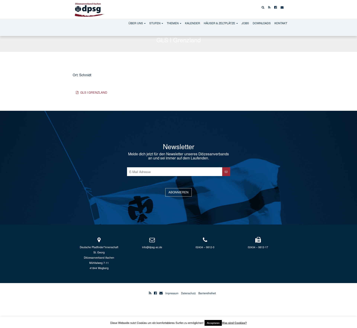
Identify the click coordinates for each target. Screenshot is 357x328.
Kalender (192, 23)
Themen (173, 23)
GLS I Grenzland (93, 92)
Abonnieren (178, 192)
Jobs (245, 23)
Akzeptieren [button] (213, 323)
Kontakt (280, 23)
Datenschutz (188, 293)
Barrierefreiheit (207, 293)
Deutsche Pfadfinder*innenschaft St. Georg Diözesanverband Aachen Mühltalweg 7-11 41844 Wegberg (99, 257)
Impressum (171, 293)
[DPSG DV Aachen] (89, 7)
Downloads (262, 23)
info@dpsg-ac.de (152, 247)
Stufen (155, 23)
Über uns (136, 23)
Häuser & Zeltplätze (220, 23)
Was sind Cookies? (234, 323)
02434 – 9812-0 (205, 247)
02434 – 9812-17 (258, 247)
